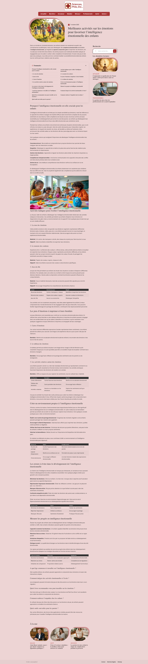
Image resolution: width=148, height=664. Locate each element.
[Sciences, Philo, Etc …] (74, 6)
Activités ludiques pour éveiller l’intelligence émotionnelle (71, 70)
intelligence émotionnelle (37, 49)
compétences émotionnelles (70, 47)
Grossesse (74, 643)
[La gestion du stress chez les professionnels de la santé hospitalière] (105, 89)
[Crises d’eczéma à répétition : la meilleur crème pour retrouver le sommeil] (59, 634)
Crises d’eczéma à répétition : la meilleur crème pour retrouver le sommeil (59, 646)
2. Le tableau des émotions (67, 79)
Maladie (32, 643)
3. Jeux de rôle (35, 76)
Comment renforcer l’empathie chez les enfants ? (72, 95)
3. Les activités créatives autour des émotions (42, 82)
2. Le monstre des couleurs (67, 74)
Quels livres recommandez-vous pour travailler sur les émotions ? (44, 95)
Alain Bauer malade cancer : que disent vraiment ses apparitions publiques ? (38, 646)
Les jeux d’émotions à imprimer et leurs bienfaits (72, 76)
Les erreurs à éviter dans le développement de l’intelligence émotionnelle (42, 87)
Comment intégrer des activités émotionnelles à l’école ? (74, 90)
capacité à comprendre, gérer (60, 49)
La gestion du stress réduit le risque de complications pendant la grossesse (79, 646)
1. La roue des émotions (37, 74)
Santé (52, 643)
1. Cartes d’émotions (37, 79)
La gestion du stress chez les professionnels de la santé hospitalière (104, 101)
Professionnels (98, 98)
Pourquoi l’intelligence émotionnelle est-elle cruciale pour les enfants (44, 69)
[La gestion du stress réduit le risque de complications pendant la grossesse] (80, 634)
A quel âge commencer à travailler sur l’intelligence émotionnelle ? (44, 91)
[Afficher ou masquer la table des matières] (64, 65)
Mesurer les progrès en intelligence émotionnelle (72, 86)
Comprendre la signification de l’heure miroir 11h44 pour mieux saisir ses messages (104, 77)
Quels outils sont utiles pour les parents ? (41, 99)
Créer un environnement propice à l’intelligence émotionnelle (72, 82)
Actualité (96, 74)
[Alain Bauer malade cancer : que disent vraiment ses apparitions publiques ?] (39, 634)
